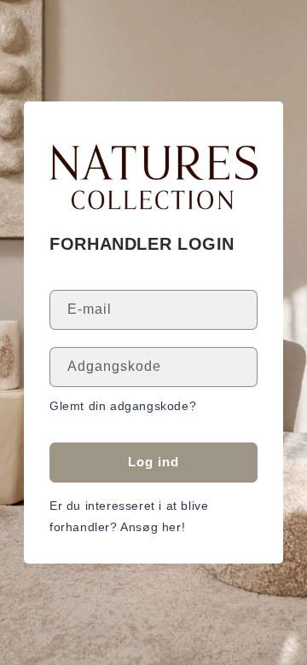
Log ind (153, 461)
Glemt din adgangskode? (122, 406)
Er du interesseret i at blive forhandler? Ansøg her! (128, 516)
